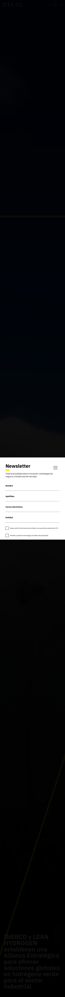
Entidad (9, 517)
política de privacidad (40, 535)
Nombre (9, 485)
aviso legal (27, 535)
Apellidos (10, 496)
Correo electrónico (14, 507)
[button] (55, 468)
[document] (32, 498)
